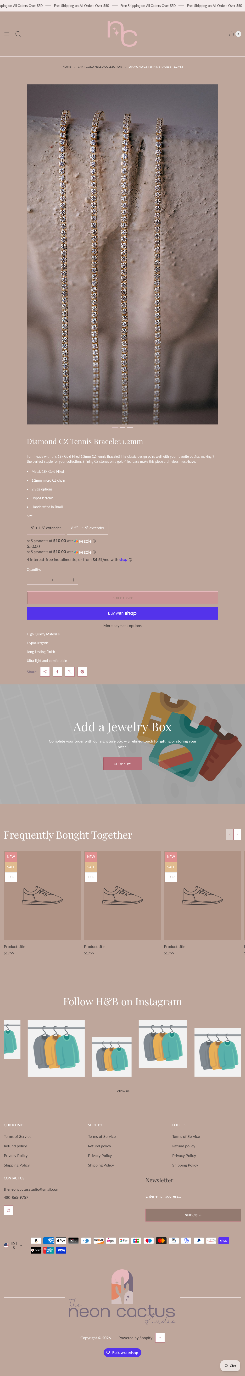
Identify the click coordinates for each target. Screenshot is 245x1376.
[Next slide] (237, 834)
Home (66, 66)
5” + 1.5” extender (46, 527)
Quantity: (34, 569)
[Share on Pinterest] (82, 672)
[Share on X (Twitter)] (70, 672)
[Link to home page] (122, 1297)
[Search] (18, 34)
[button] (115, 427)
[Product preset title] (42, 895)
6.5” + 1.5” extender (87, 527)
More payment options (122, 625)
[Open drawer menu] (6, 34)
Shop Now (122, 764)
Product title (14, 946)
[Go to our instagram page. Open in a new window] (8, 1210)
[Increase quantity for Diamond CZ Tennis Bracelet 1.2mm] (73, 579)
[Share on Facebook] (57, 672)
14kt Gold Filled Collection (100, 66)
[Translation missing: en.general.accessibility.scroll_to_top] (160, 1338)
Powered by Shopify (135, 1337)
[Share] (45, 672)
